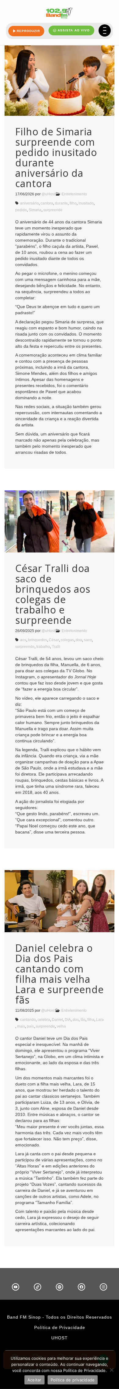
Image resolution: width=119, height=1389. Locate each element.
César (54, 640)
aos (23, 640)
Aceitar (34, 1379)
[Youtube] (15, 1287)
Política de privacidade (73, 1379)
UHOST (59, 1337)
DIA (68, 1020)
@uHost (48, 194)
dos (76, 1020)
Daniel (57, 1020)
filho (73, 203)
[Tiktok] (37, 1287)
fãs (83, 1020)
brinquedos (37, 640)
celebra (44, 1020)
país (30, 1026)
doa (79, 640)
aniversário (29, 203)
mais (21, 1026)
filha (90, 1020)
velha (61, 1026)
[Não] (111, 1370)
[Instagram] (103, 1287)
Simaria (35, 210)
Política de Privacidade (59, 1327)
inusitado (86, 203)
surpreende (53, 210)
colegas (67, 640)
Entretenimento (74, 194)
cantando (28, 1020)
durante (61, 203)
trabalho (43, 647)
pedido (21, 210)
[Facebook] (81, 1287)
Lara (100, 1020)
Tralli (56, 647)
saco (88, 640)
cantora (47, 203)
